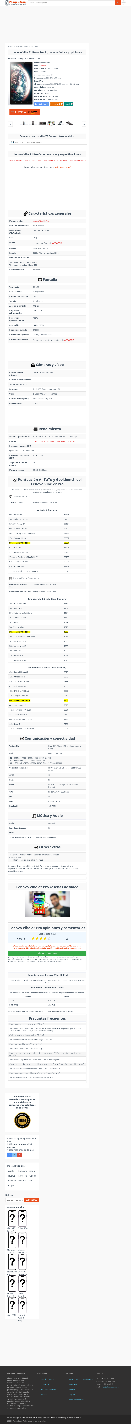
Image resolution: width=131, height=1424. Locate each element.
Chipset (72, 1389)
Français (41, 1417)
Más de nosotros (47, 1379)
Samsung (22, 1171)
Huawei (11, 1175)
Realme (22, 1180)
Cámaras (27, 160)
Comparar (73, 1384)
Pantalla (19, 160)
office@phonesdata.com (109, 1387)
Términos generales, (48, 1389)
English (28, 1417)
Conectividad (48, 160)
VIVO (31, 1180)
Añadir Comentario (47, 953)
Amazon (57, 243)
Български (77, 1417)
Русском (47, 1417)
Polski (71, 1417)
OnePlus (12, 1180)
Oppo (11, 1185)
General (12, 160)
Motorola (22, 1175)
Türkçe (52, 1417)
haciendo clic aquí (62, 167)
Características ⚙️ (41, 104)
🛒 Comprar (19, 112)
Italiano (58, 1417)
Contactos (45, 1384)
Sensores (63, 160)
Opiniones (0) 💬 (56, 104)
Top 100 (72, 1394)
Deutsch (34, 1417)
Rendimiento (36, 160)
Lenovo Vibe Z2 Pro (41, 221)
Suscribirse (31, 1200)
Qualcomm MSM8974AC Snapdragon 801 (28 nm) (55, 441)
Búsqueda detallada (76, 1399)
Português (65, 1417)
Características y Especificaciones (81, 1379)
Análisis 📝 (69, 104)
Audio (56, 160)
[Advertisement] (65, 25)
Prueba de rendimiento (77, 160)
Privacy (44, 1394)
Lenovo (43, 65)
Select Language (13, 1417)
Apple (11, 1171)
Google (32, 1175)
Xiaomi (32, 1171)
